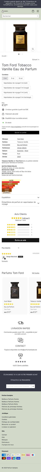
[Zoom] (33, 49)
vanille (11, 180)
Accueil (4, 56)
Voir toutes (35, 273)
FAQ (3, 437)
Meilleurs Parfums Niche (10, 404)
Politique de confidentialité (10, 422)
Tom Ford (20, 139)
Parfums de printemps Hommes (12, 409)
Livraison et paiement (9, 427)
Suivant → (35, 59)
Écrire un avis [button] (20, 240)
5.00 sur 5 (26, 218)
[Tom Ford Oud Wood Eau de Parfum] (15, 295)
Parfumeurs (5, 442)
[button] (11, 224)
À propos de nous (8, 445)
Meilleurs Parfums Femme (10, 399)
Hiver (26, 151)
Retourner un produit (9, 424)
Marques (5, 440)
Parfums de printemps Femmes (12, 406)
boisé (7, 191)
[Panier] (33, 11)
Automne (20, 151)
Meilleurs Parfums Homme (10, 401)
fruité (7, 187)
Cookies (4, 419)
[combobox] (20, 16)
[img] (6, 254)
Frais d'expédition (16, 126)
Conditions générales (9, 417)
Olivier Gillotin (21, 148)
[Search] (37, 16)
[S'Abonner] (33, 386)
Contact (4, 435)
